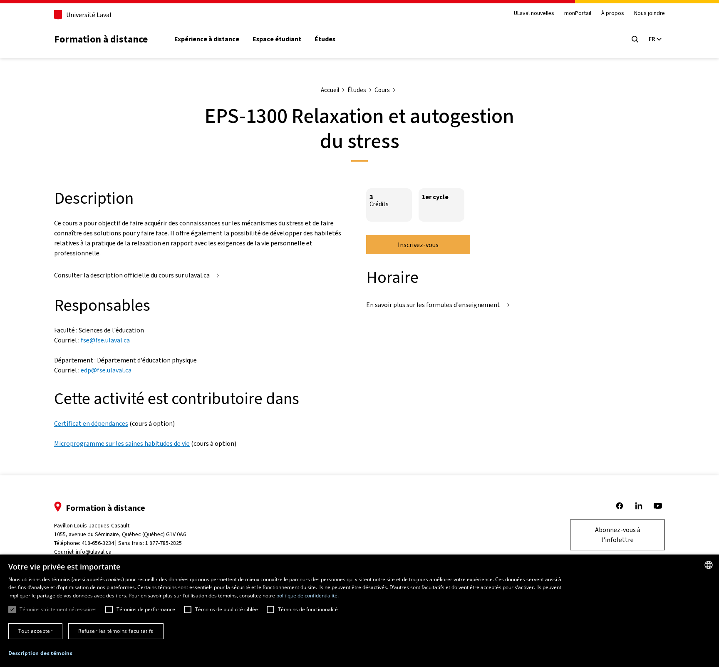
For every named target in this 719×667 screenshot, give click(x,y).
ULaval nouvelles (534, 13)
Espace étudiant (277, 39)
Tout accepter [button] (35, 631)
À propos (612, 13)
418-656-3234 (98, 543)
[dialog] (359, 611)
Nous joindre (649, 13)
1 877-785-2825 (163, 543)
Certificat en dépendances (91, 423)
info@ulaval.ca (94, 552)
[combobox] (708, 565)
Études (325, 39)
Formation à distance (101, 39)
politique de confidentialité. (307, 595)
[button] (40, 653)
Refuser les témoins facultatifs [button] (115, 631)
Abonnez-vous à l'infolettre (617, 534)
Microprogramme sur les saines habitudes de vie (122, 443)
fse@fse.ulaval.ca (105, 340)
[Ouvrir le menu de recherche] (635, 39)
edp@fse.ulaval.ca (106, 370)
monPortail (577, 13)
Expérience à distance (206, 39)
